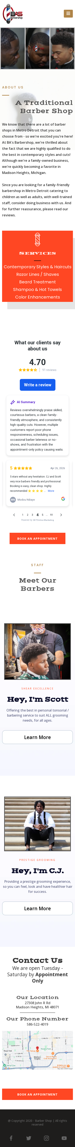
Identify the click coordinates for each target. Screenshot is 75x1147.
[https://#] (11, 1138)
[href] (37, 1050)
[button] (68, 14)
